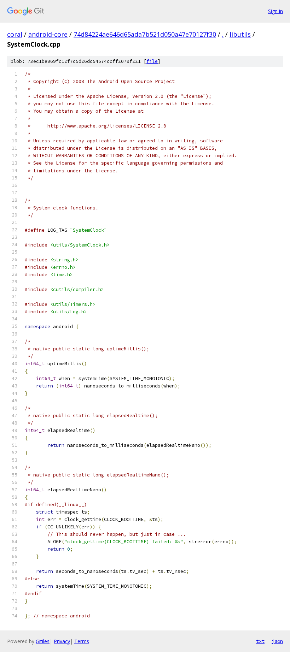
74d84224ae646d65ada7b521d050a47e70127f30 (145, 34)
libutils (240, 34)
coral (14, 34)
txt (260, 641)
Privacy (62, 641)
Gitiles (43, 641)
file (152, 61)
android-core (48, 34)
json (277, 641)
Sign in (275, 11)
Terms (81, 641)
